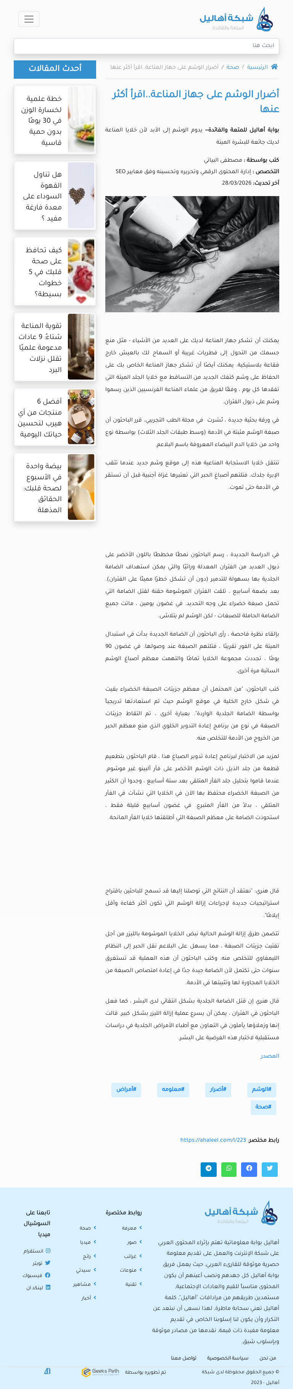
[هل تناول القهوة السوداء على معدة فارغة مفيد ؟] (81, 197)
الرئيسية (258, 68)
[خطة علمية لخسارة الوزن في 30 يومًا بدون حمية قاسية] (81, 121)
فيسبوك (33, 1276)
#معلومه (173, 1090)
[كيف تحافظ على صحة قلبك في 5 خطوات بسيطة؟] (81, 273)
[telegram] (209, 1169)
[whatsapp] (229, 1169)
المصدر (270, 1057)
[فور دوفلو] (47, 1372)
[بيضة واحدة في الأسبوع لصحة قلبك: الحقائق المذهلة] (81, 489)
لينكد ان (35, 1288)
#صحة (263, 1108)
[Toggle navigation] (29, 19)
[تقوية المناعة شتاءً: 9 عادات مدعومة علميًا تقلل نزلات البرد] (81, 349)
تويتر (38, 1264)
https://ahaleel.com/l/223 (213, 1141)
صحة (233, 68)
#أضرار (218, 1090)
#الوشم (261, 1090)
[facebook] (249, 1169)
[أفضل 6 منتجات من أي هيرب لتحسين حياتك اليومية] (81, 419)
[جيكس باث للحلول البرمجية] (100, 1372)
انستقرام (34, 1251)
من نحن (267, 1358)
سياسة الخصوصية (228, 1358)
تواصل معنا (183, 1358)
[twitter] (270, 1169)
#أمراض (126, 1090)
